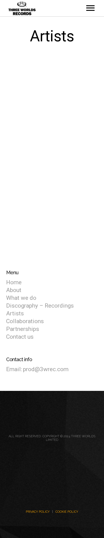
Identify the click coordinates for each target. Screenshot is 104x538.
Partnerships (22, 329)
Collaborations (25, 321)
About (13, 290)
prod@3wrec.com (46, 369)
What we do (21, 298)
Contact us (20, 336)
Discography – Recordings (40, 305)
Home (14, 282)
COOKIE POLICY (66, 512)
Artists (15, 313)
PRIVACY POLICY (38, 512)
